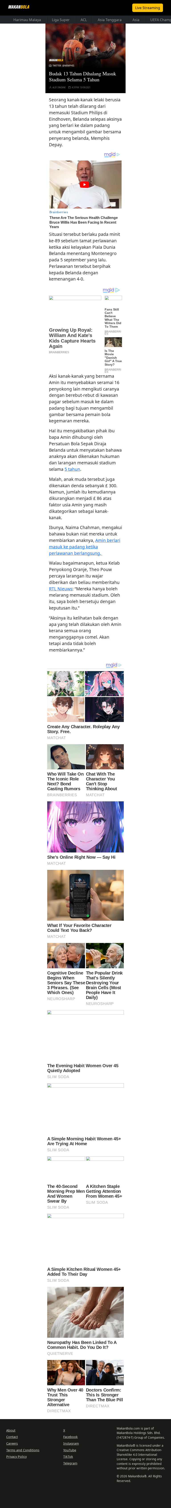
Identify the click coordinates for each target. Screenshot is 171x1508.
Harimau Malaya (27, 19)
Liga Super (61, 19)
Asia (135, 19)
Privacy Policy (16, 1456)
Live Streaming (147, 7)
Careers (12, 1443)
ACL (84, 19)
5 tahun (72, 469)
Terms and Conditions (22, 1450)
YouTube (69, 1450)
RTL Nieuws (60, 589)
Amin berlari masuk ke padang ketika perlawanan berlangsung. (84, 546)
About (10, 1430)
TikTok (68, 1456)
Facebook (70, 1437)
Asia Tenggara (110, 19)
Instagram (71, 1443)
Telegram (70, 1463)
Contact (12, 1437)
